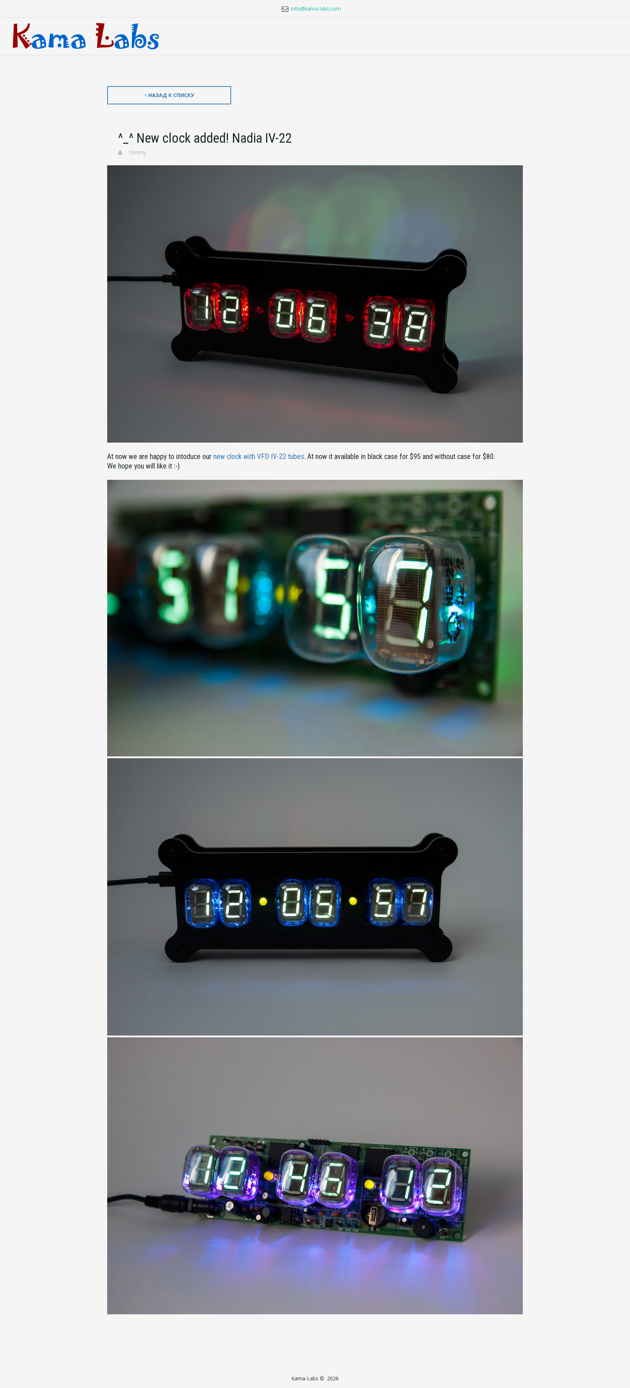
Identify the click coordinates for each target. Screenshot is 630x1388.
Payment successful (572, 36)
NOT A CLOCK (223, 36)
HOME (138, 36)
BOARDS (317, 36)
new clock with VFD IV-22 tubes (258, 456)
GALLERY (519, 36)
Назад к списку (171, 95)
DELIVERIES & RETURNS (455, 36)
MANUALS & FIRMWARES (376, 36)
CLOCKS (173, 36)
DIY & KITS (276, 36)
